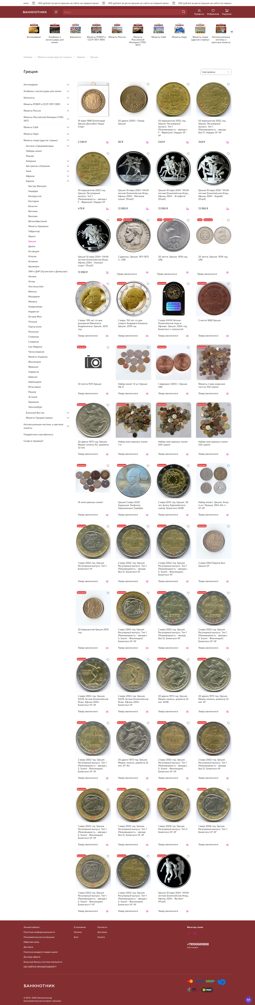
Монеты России (117, 37)
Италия (32, 256)
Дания (31, 246)
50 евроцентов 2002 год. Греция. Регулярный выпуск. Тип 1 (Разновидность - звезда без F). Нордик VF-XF (212, 126)
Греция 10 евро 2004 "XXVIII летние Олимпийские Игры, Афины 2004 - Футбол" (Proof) (173, 897)
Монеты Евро (179, 37)
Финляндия (34, 361)
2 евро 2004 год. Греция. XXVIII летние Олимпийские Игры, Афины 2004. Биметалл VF (133, 700)
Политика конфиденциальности (39, 932)
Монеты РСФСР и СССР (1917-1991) (96, 38)
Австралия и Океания (38, 165)
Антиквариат (34, 37)
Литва (31, 281)
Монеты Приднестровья (39, 417)
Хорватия (33, 371)
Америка (31, 160)
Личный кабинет (32, 927)
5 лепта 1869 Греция (209, 320)
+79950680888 (198, 944)
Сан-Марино (35, 346)
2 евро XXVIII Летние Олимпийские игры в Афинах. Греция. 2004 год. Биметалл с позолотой (172, 324)
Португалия (34, 326)
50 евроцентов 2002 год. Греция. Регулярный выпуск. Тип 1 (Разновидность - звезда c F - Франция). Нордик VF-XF (172, 128)
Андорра (33, 191)
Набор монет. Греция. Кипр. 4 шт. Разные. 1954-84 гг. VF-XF (213, 505)
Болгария (33, 201)
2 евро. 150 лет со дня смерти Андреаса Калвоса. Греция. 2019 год (133, 323)
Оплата (101, 937)
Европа (81, 57)
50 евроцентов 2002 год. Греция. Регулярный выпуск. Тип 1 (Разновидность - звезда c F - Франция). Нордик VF (92, 196)
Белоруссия (34, 196)
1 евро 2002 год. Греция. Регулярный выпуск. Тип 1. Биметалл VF (92, 565)
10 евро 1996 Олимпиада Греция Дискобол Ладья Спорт (91, 123)
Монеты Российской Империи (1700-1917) (138, 41)
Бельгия (32, 206)
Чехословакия (36, 351)
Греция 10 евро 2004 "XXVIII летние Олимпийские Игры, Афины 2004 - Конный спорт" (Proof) (93, 261)
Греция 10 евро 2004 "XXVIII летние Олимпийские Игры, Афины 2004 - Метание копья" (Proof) (133, 194)
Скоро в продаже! (33, 440)
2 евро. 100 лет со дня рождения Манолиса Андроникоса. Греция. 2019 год (93, 324)
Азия (28, 170)
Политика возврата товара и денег (41, 952)
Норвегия (33, 311)
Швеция (32, 376)
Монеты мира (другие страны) (200, 38)
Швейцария (34, 381)
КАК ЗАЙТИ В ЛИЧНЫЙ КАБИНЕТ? (40, 966)
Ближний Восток (35, 412)
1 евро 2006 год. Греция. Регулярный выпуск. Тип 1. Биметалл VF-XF (213, 829)
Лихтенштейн (35, 286)
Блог (76, 937)
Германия (33, 401)
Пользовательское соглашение (39, 937)
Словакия (33, 341)
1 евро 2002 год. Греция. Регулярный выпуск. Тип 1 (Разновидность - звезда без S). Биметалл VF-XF (132, 830)
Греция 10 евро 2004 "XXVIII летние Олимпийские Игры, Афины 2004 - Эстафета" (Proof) (173, 194)
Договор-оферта (32, 957)
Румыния (33, 331)
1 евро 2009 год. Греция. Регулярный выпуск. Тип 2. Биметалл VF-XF (173, 829)
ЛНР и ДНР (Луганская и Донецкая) (47, 271)
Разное (30, 155)
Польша (32, 321)
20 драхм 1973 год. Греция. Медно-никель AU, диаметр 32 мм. (93, 444)
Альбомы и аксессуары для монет (55, 40)
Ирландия (33, 266)
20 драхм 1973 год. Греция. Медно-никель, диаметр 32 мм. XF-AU (133, 762)
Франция (33, 366)
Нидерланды (35, 306)
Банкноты (75, 37)
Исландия (33, 251)
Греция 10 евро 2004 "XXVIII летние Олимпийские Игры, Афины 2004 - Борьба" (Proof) (213, 194)
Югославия (34, 386)
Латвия (32, 276)
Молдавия (34, 296)
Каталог (78, 932)
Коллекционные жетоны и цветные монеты (221, 40)
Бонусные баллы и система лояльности (43, 962)
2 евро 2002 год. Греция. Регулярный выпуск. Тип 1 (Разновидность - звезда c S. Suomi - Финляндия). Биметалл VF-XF (213, 635)
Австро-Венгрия (37, 186)
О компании (80, 927)
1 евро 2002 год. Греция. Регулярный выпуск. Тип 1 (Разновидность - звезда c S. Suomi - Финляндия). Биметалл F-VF (92, 898)
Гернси (32, 236)
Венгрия (32, 216)
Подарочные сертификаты (38, 434)
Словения (33, 336)
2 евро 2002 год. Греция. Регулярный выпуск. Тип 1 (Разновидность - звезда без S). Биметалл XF (172, 634)
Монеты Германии (38, 226)
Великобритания (37, 221)
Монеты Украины (38, 356)
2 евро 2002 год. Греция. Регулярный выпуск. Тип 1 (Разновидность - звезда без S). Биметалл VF (132, 567)
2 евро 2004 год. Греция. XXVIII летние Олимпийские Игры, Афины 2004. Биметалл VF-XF (93, 700)
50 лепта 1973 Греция (89, 383)
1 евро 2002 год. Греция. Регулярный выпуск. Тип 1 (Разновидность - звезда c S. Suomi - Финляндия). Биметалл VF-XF (132, 635)
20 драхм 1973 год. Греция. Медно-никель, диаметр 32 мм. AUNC (173, 699)
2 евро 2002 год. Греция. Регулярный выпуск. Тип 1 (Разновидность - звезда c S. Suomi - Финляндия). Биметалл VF (172, 568)
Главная (28, 57)
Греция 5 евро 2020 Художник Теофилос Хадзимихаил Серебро (130, 505)
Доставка (28, 947)
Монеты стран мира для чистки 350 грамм (211, 385)
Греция (32, 241)
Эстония (32, 396)
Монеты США (158, 37)
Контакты (102, 927)
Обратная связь (31, 942)
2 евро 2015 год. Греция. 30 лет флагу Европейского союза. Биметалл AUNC (173, 505)
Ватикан (33, 211)
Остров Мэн (34, 316)
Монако (32, 301)
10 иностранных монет (90, 502)
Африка (30, 176)
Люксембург (35, 406)
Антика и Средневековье (40, 145)
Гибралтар (34, 231)
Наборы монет (34, 150)
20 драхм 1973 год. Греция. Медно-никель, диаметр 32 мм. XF (213, 699)
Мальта (32, 291)
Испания (33, 261)
